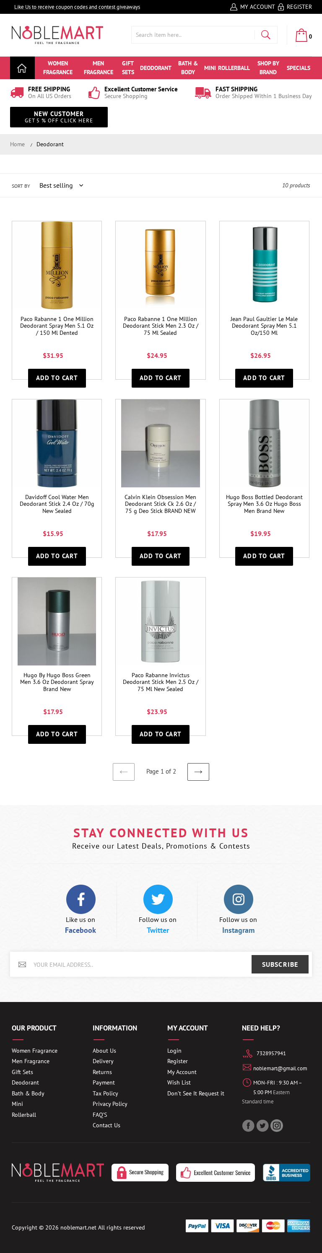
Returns (102, 1072)
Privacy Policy (110, 1104)
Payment (104, 1082)
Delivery (103, 1061)
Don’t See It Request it (195, 1093)
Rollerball (24, 1114)
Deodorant (50, 144)
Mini (17, 1104)
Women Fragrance (34, 1050)
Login (174, 1050)
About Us (104, 1050)
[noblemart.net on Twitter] (263, 1125)
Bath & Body (28, 1093)
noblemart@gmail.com (280, 1068)
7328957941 (271, 1053)
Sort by (21, 186)
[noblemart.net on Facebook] (249, 1125)
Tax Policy (105, 1093)
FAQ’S (100, 1114)
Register (299, 6)
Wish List (179, 1082)
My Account (257, 6)
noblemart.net (78, 1227)
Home (17, 144)
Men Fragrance (30, 1061)
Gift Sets (22, 1072)
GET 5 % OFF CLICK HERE (59, 117)
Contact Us (106, 1125)
